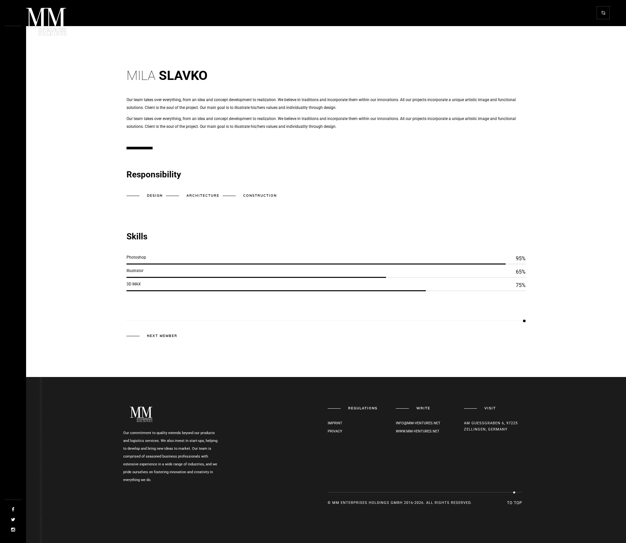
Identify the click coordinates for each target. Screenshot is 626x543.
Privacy (335, 431)
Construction (260, 195)
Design (155, 195)
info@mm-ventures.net (418, 423)
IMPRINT (335, 423)
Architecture (202, 195)
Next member (162, 336)
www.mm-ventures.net (418, 431)
